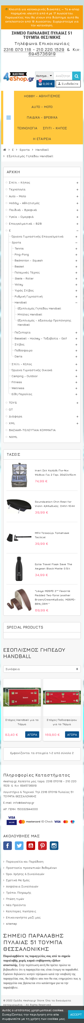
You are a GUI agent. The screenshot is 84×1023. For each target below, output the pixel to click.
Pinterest (42, 845)
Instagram (54, 845)
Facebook (7, 845)
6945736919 (42, 53)
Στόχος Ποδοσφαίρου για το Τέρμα (62, 722)
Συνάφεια (13, 669)
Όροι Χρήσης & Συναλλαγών (25, 874)
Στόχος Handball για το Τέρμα (22, 722)
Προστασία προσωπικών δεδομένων (31, 867)
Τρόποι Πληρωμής (18, 892)
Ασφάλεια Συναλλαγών (22, 886)
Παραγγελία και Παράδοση (25, 861)
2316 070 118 (17, 49)
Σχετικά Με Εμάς (18, 880)
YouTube (30, 845)
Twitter (19, 845)
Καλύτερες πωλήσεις (21, 911)
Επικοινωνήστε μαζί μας (23, 917)
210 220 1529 (50, 49)
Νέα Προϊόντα (16, 905)
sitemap (11, 923)
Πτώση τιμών (15, 899)
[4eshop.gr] (18, 76)
